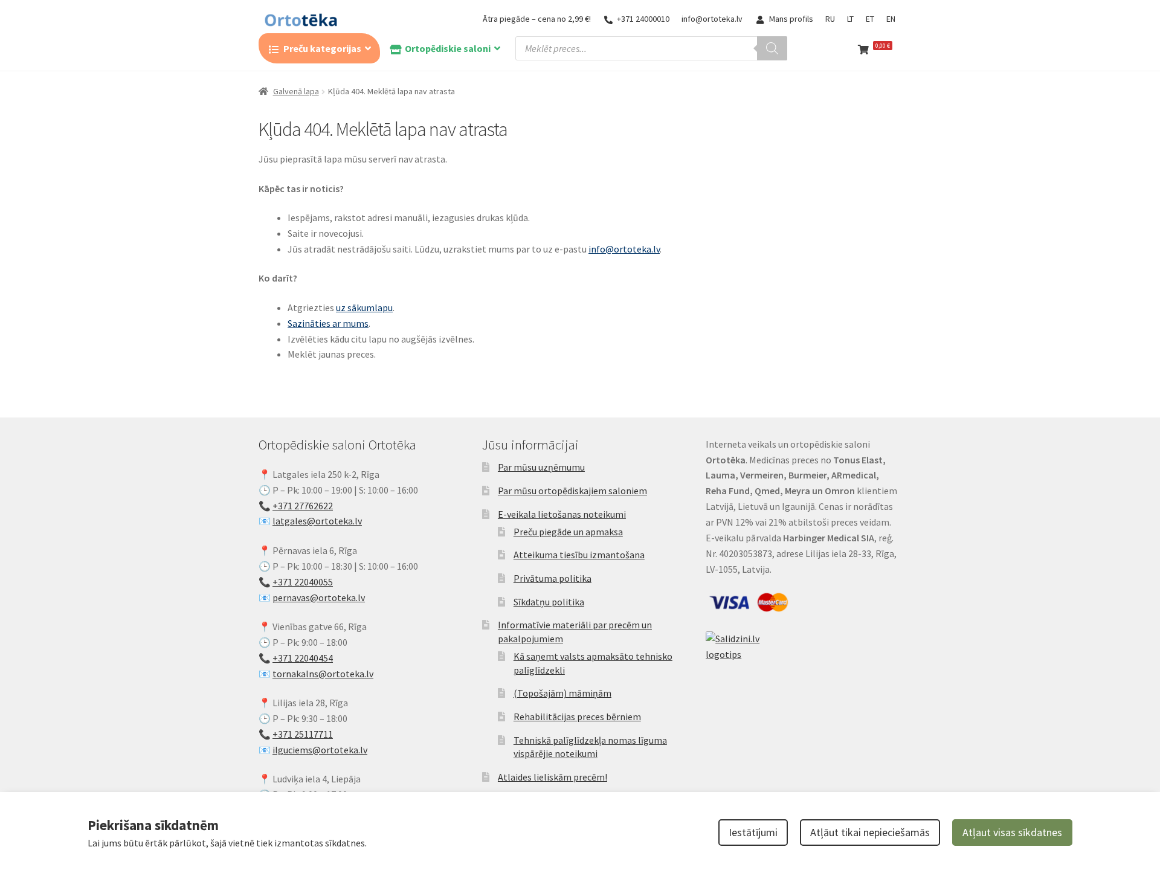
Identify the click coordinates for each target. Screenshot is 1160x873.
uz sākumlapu (364, 307)
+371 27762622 (302, 506)
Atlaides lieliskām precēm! (552, 777)
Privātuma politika (552, 578)
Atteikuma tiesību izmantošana (579, 555)
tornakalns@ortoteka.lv (322, 674)
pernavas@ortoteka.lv (318, 597)
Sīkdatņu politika (549, 602)
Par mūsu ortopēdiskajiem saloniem (572, 491)
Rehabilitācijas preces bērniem (577, 716)
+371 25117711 (302, 734)
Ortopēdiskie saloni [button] (448, 48)
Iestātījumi (753, 832)
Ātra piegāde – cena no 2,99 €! (537, 18)
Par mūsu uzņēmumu (541, 467)
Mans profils (791, 18)
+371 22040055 (302, 582)
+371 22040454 (302, 658)
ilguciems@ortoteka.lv (319, 750)
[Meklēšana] (772, 48)
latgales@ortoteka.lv (317, 521)
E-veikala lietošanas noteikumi (562, 514)
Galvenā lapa (296, 91)
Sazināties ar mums (328, 323)
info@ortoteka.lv (712, 18)
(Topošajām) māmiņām (562, 693)
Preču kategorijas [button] (322, 48)
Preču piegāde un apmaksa (568, 532)
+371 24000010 (643, 18)
